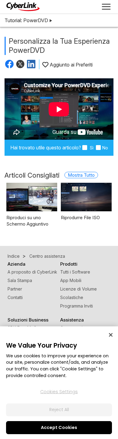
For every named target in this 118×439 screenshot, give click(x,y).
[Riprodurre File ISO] (86, 197)
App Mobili (70, 280)
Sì (90, 148)
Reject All (59, 410)
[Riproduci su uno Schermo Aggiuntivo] (31, 197)
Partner (15, 288)
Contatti (15, 297)
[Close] (110, 335)
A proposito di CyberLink (32, 271)
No (105, 148)
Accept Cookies (59, 427)
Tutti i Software (75, 271)
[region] (59, 382)
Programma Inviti (76, 305)
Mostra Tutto (81, 175)
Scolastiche (71, 297)
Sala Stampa (20, 280)
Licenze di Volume (78, 288)
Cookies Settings (59, 392)
